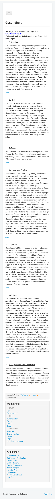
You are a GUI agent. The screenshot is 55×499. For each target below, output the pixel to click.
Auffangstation (12, 419)
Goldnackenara (13, 463)
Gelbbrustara (12, 460)
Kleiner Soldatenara (14, 475)
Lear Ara (10, 477)
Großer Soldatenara (14, 465)
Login (9, 439)
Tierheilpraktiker (13, 434)
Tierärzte (10, 431)
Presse (9, 423)
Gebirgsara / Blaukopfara (16, 458)
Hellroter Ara (12, 470)
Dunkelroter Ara (13, 455)
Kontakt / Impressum (15, 441)
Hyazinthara (11, 472)
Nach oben (48, 494)
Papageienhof (12, 413)
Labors (9, 436)
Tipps (9, 426)
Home (9, 411)
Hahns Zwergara (13, 467)
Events (9, 421)
